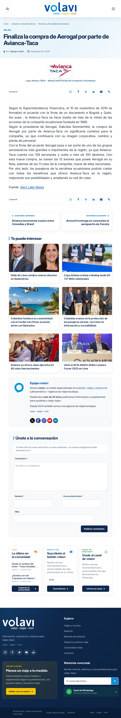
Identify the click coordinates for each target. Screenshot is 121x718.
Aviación (68, 631)
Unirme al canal (94, 588)
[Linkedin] (55, 420)
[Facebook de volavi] (12, 652)
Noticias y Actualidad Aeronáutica (53, 24)
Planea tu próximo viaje (76, 642)
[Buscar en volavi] (7, 9)
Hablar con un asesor (19, 691)
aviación (80, 387)
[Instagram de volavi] (5, 652)
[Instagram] (43, 420)
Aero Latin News (32, 187)
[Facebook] (38, 420)
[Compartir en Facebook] (78, 92)
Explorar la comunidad (24, 588)
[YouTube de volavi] (26, 652)
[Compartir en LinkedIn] (93, 92)
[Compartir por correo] (101, 92)
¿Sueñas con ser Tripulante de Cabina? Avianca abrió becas (23, 577)
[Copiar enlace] (109, 92)
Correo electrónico (73, 496)
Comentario (21, 458)
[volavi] (60, 9)
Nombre (19, 496)
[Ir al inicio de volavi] (18, 624)
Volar (7, 30)
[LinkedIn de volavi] (33, 652)
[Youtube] (49, 420)
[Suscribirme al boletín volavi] (114, 681)
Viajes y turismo (72, 625)
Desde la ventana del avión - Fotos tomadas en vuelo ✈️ (25, 565)
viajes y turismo (95, 387)
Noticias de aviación (74, 636)
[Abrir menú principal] (113, 9)
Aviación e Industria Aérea (23, 24)
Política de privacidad (55, 712)
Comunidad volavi (73, 647)
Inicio (6, 24)
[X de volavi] (19, 652)
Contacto (69, 653)
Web (17, 512)
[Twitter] (32, 420)
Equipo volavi (17, 51)
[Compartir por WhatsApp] (70, 92)
